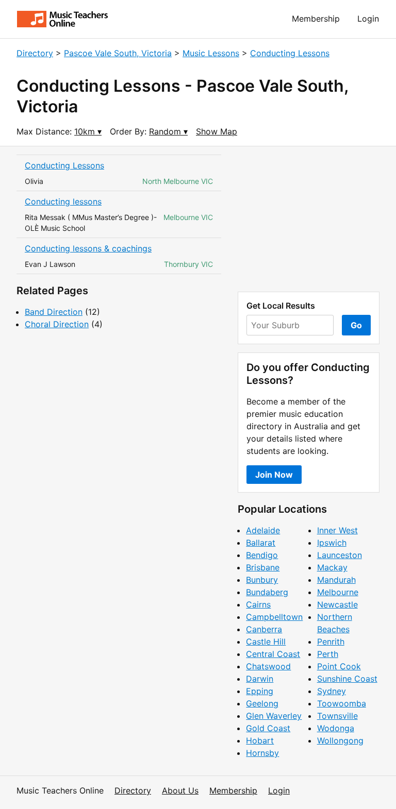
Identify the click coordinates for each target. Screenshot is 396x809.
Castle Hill (266, 641)
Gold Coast (268, 728)
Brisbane (262, 567)
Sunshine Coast (347, 678)
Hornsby (262, 753)
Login (368, 18)
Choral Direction (57, 324)
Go (356, 325)
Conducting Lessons (289, 53)
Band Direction (53, 312)
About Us (180, 790)
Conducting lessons (63, 201)
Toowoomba (341, 703)
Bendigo (262, 555)
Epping (259, 691)
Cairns (258, 604)
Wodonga (335, 728)
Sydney (331, 691)
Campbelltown (274, 617)
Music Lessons (211, 53)
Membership (316, 18)
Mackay (332, 567)
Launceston (339, 555)
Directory (34, 53)
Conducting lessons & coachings (88, 248)
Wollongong (340, 740)
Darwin (259, 678)
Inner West (337, 530)
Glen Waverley (274, 716)
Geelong (262, 703)
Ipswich (331, 542)
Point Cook (339, 666)
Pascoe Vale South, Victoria (118, 53)
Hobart (260, 740)
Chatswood (268, 666)
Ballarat (260, 542)
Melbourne (337, 592)
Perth (327, 654)
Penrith (330, 641)
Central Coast (273, 654)
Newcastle (337, 604)
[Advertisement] (309, 219)
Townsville (337, 716)
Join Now (274, 474)
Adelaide (263, 530)
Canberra (264, 629)
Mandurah (336, 580)
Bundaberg (267, 592)
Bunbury (262, 580)
